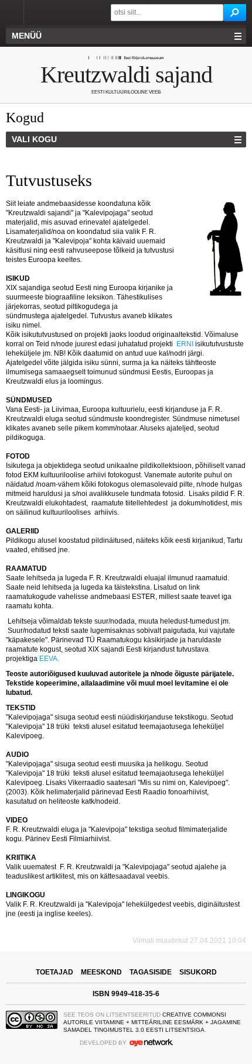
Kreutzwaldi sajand (126, 74)
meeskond (101, 972)
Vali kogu (34, 139)
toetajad (54, 972)
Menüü (27, 35)
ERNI (184, 344)
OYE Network (151, 1042)
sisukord (198, 972)
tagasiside (151, 972)
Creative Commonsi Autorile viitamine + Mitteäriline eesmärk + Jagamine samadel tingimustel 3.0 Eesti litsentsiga (152, 1022)
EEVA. (50, 659)
